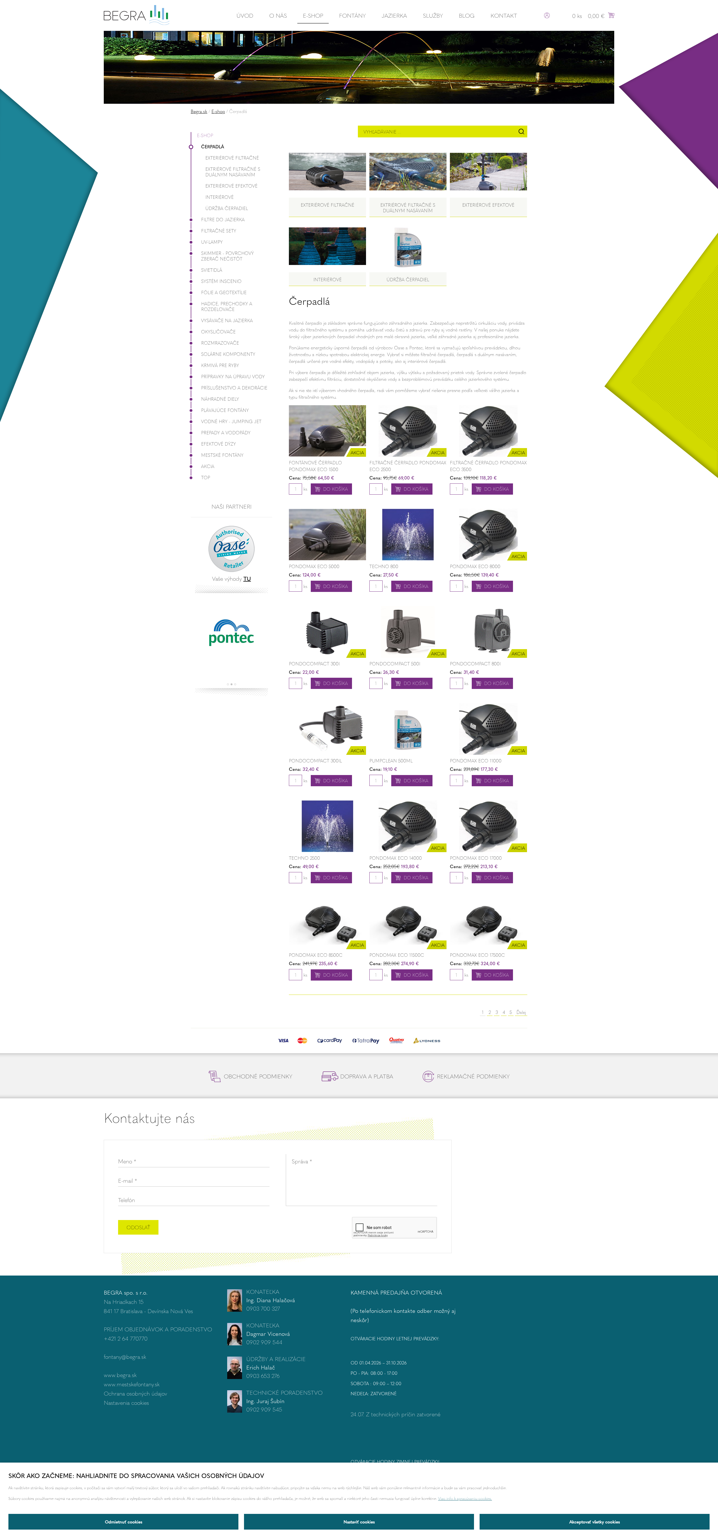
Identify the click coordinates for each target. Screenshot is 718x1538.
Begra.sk (199, 111)
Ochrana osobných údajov (135, 1393)
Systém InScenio (221, 281)
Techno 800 (383, 566)
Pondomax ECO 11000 (475, 760)
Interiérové (219, 197)
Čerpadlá (212, 146)
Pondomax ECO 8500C (315, 955)
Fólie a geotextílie (224, 292)
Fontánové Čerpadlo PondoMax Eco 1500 (315, 465)
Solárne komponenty (228, 354)
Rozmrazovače (220, 343)
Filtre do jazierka (223, 219)
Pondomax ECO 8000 (475, 566)
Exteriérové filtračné (232, 158)
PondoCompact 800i (475, 663)
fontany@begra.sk (125, 1356)
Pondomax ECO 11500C (396, 955)
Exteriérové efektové (231, 186)
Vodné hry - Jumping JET (231, 421)
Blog (467, 15)
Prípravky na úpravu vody (233, 376)
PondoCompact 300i (314, 663)
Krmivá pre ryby (220, 365)
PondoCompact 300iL (315, 760)
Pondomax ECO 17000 (476, 858)
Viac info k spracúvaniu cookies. (465, 1498)
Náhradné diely (220, 399)
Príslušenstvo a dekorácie (234, 387)
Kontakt (504, 15)
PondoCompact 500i (394, 663)
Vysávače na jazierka (227, 320)
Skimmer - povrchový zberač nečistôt (227, 256)
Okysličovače (218, 331)
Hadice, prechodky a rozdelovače (226, 306)
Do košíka (335, 489)
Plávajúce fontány (225, 410)
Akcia (207, 466)
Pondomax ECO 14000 (395, 858)
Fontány (352, 15)
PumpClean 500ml (391, 760)
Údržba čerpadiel (226, 208)
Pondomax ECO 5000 (314, 566)
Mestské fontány (222, 455)
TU (247, 578)
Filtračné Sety (218, 230)
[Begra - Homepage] (136, 14)
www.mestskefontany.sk (132, 1384)
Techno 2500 (304, 858)
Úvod (244, 15)
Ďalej (521, 1012)
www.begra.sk (120, 1375)
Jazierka (394, 15)
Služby (433, 15)
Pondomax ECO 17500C (477, 955)
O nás (278, 15)
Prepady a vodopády (225, 432)
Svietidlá (211, 270)
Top (205, 477)
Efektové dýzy (218, 444)
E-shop (313, 15)
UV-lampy (212, 242)
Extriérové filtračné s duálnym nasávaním (232, 172)
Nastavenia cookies (126, 1402)
